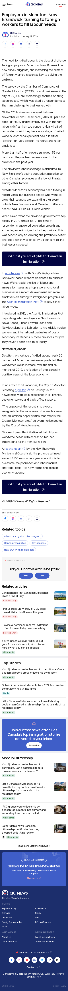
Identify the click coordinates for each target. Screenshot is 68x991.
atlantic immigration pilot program (22, 536)
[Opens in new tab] (12, 960)
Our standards (9, 941)
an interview (12, 273)
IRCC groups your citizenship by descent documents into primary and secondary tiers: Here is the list (24, 810)
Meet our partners (45, 936)
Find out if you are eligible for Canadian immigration (34, 259)
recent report (13, 448)
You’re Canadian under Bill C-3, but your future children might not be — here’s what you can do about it (23, 644)
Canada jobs (39, 542)
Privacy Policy (59, 986)
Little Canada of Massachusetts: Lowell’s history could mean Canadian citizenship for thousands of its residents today (33, 704)
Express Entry (9, 600)
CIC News (15, 32)
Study (6, 693)
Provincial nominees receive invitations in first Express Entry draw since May (25, 626)
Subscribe (60, 4)
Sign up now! (34, 878)
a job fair (20, 390)
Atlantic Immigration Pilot (23, 302)
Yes (26, 575)
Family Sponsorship (12, 922)
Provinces (7, 917)
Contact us (32, 967)
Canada (6, 912)
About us (6, 936)
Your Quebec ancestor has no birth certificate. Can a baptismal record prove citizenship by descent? (33, 671)
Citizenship (8, 652)
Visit (37, 917)
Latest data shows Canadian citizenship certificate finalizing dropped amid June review (20, 829)
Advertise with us (44, 941)
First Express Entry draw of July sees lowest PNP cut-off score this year (24, 610)
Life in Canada (43, 922)
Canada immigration (15, 542)
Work (4, 926)
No (42, 575)
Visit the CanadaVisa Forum (34, 952)
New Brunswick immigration (19, 549)
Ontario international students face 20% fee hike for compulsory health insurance (33, 687)
